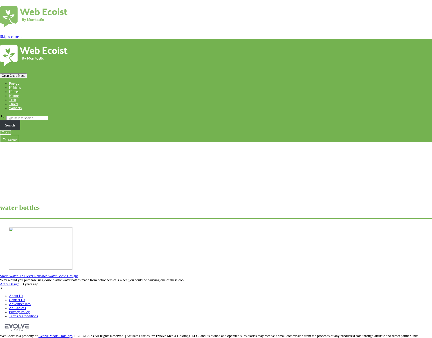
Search (10, 125)
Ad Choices (17, 308)
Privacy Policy (19, 312)
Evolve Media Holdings (55, 336)
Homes (14, 92)
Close (5, 132)
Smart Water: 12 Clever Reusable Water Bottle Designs (39, 276)
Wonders (15, 108)
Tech (12, 100)
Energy (14, 84)
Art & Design (9, 284)
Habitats (15, 88)
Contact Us (17, 300)
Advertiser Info (20, 304)
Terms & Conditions (23, 316)
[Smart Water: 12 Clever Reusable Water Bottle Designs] (40, 268)
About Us (16, 296)
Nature (14, 96)
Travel (13, 104)
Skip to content (10, 36)
